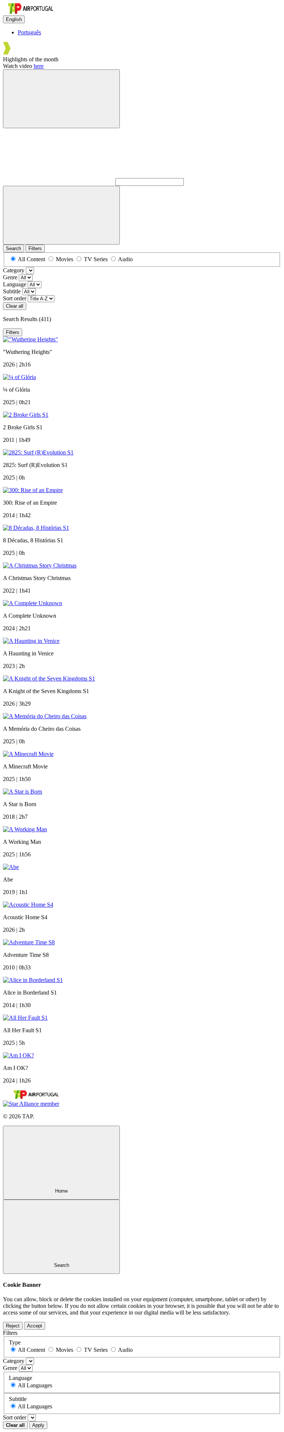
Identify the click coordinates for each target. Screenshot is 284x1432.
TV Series (96, 259)
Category (13, 270)
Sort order (14, 298)
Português (29, 32)
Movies (64, 259)
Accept (34, 1326)
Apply (38, 1425)
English (14, 19)
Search (13, 248)
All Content (31, 259)
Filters (35, 248)
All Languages (35, 1385)
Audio (125, 259)
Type (15, 1342)
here (39, 66)
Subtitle (12, 291)
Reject (13, 1326)
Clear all (14, 306)
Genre (10, 277)
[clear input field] (61, 215)
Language (14, 284)
